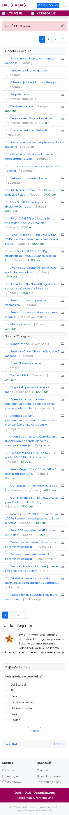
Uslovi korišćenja (48, 776)
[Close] (62, 26)
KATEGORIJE (46, 13)
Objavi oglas (10, 776)
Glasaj (34, 731)
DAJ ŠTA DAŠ (14, 5)
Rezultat (11, 744)
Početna (8, 770)
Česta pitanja (11, 782)
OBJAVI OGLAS (48, 5)
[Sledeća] (55, 39)
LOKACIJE (15, 13)
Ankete (58, 744)
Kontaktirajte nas (49, 782)
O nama (42, 770)
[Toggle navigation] (64, 5)
